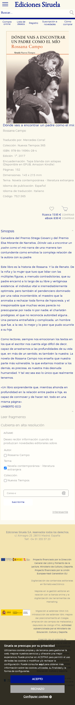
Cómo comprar (67, 23)
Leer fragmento (13, 417)
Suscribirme (18, 502)
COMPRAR (68, 215)
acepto (37, 679)
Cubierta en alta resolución (22, 425)
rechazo (37, 689)
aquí (41, 664)
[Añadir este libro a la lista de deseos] (51, 209)
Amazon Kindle (42, 164)
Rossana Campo (14, 130)
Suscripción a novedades (49, 23)
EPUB (27, 164)
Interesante (60, 512)
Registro (33, 23)
